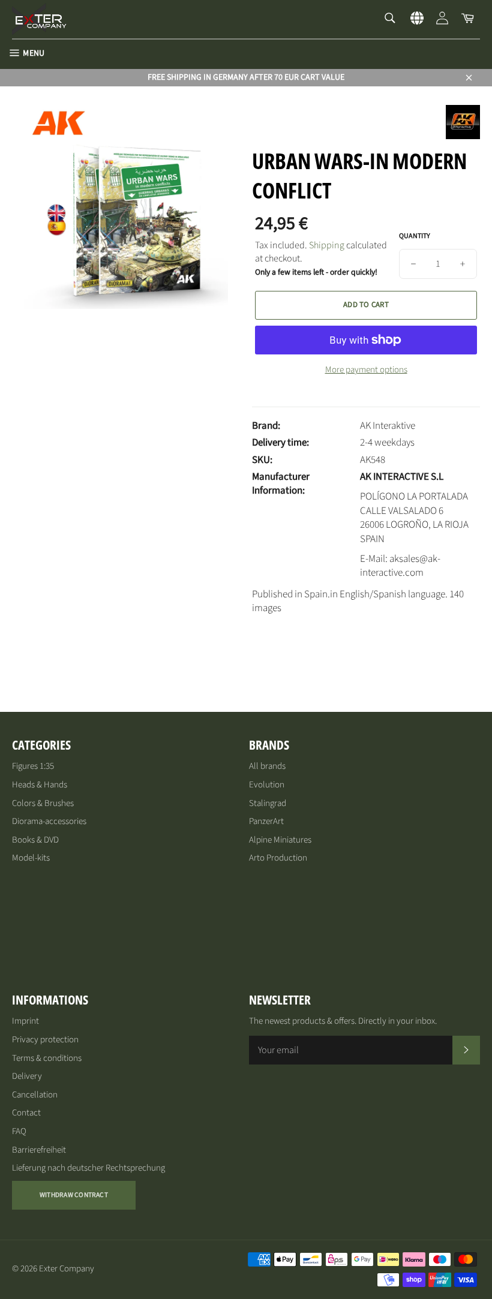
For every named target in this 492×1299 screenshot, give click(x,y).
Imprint (25, 1021)
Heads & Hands (39, 784)
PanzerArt (266, 821)
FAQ (19, 1131)
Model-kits (31, 858)
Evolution (266, 784)
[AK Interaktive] (463, 136)
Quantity (414, 236)
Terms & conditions (47, 1058)
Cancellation (35, 1094)
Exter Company (66, 1268)
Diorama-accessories (49, 821)
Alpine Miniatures (280, 840)
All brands (267, 766)
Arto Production (278, 858)
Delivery (27, 1076)
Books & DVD (35, 840)
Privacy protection (45, 1039)
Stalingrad (267, 803)
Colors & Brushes (43, 803)
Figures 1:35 (33, 766)
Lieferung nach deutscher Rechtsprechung (88, 1168)
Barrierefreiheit (39, 1150)
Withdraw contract (74, 1195)
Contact (26, 1112)
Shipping (326, 245)
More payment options (366, 370)
